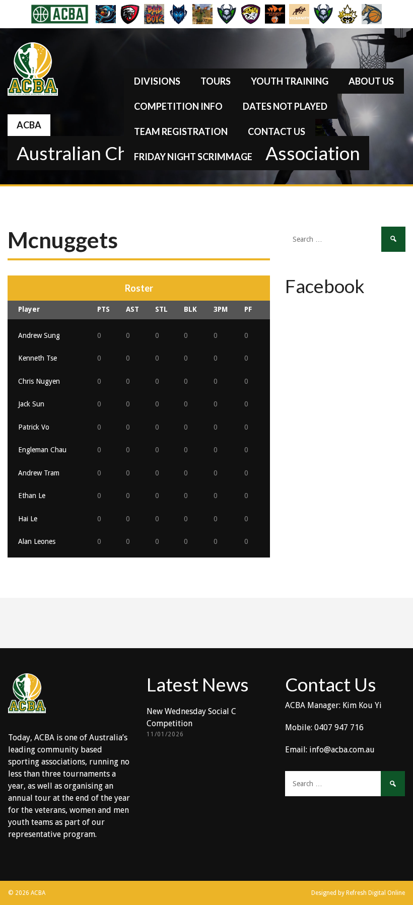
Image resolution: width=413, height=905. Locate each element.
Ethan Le (31, 496)
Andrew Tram (38, 473)
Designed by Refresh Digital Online (358, 892)
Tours (215, 81)
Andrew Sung (39, 335)
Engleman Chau (42, 450)
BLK (190, 309)
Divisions (157, 81)
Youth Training (289, 81)
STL (161, 309)
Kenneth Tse (37, 358)
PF (248, 309)
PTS (103, 309)
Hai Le (27, 519)
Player (29, 309)
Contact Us (276, 131)
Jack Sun (31, 404)
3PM (221, 309)
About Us (371, 81)
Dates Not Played (285, 106)
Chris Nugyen (39, 381)
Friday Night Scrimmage (193, 156)
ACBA (29, 124)
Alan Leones (36, 541)
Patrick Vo (33, 427)
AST (132, 309)
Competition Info (178, 106)
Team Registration (181, 131)
